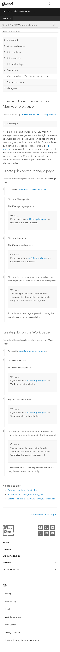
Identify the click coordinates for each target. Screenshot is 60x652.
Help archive (50, 114)
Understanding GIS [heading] (11, 556)
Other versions (29, 114)
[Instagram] (46, 533)
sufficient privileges (36, 219)
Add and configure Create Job (22, 490)
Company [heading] (7, 563)
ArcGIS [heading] (6, 542)
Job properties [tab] (14, 58)
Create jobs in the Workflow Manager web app (28, 76)
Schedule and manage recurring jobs (26, 494)
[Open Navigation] (56, 4)
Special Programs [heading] (11, 570)
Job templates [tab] (14, 52)
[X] (46, 527)
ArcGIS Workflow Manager (16, 11)
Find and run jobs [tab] (15, 82)
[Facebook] (40, 527)
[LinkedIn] (52, 527)
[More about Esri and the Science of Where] (8, 531)
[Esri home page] (8, 4)
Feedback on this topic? (45, 514)
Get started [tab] (12, 40)
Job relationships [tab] (15, 64)
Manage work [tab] (13, 88)
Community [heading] (8, 549)
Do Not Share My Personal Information (22, 640)
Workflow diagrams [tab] (16, 46)
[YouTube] (52, 533)
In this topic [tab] (12, 123)
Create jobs (14, 31)
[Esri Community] (40, 533)
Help (5, 18)
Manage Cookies (12, 632)
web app (32, 189)
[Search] (49, 4)
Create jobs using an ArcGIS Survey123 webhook (31, 498)
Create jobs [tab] (12, 70)
